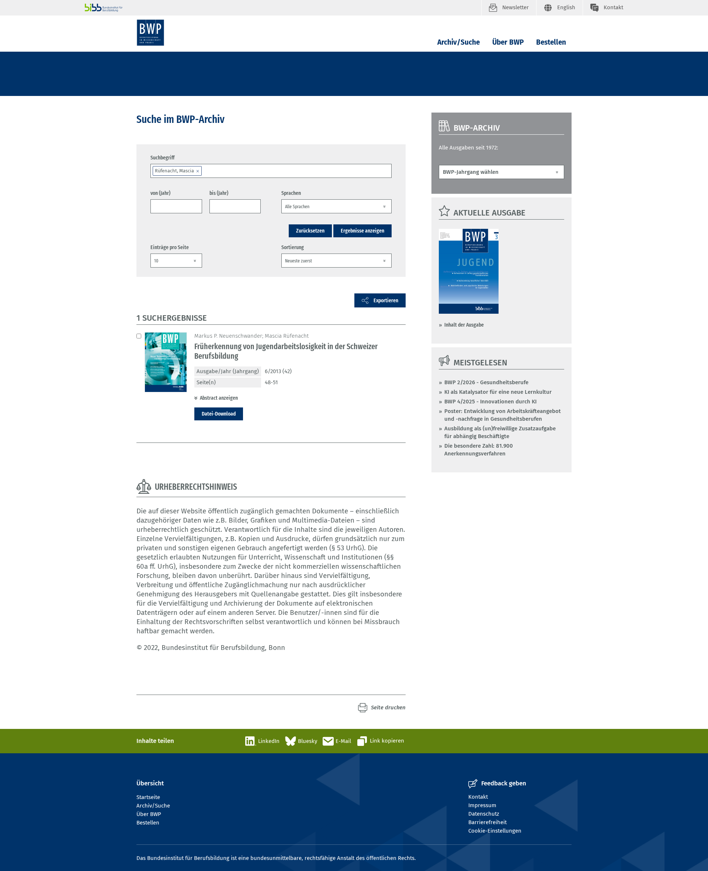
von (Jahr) (160, 193)
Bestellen (551, 42)
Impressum (482, 805)
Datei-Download (219, 413)
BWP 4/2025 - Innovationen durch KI (490, 401)
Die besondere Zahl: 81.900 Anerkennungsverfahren (478, 450)
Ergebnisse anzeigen (362, 230)
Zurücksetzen (310, 230)
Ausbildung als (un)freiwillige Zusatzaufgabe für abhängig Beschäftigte (500, 432)
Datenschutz (483, 813)
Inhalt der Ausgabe (464, 324)
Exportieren (386, 300)
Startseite (148, 797)
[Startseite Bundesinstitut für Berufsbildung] (283, 8)
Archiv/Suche (458, 42)
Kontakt (478, 796)
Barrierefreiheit (487, 822)
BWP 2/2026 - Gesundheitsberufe (486, 382)
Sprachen (291, 193)
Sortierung (292, 247)
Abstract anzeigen (219, 398)
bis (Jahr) (218, 193)
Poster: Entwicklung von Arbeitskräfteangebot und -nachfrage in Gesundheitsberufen (502, 415)
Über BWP (508, 42)
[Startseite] (150, 32)
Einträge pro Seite (169, 247)
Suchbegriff (162, 157)
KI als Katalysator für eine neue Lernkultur (498, 392)
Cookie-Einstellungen (494, 830)
